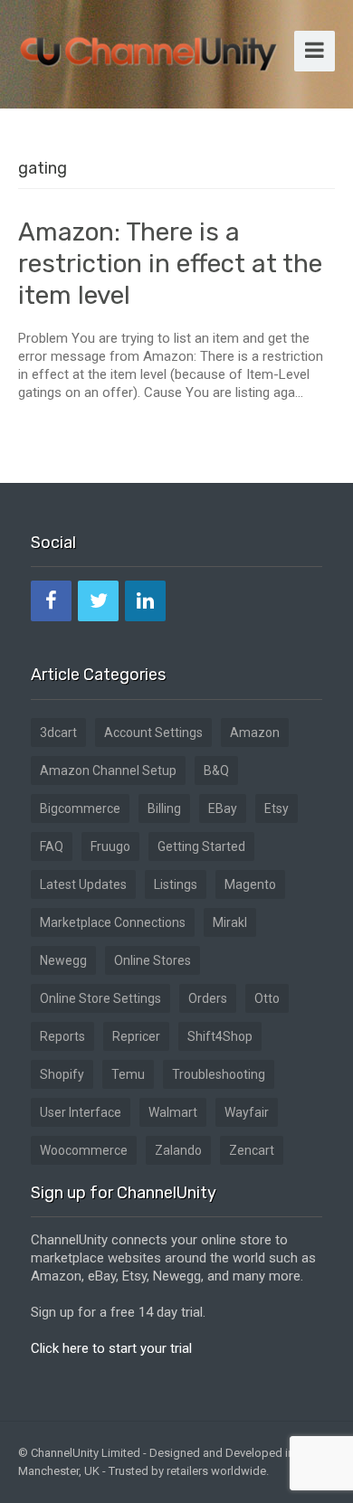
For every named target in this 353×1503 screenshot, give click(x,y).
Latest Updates (83, 884)
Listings (175, 884)
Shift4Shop (220, 1036)
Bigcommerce (80, 808)
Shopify (62, 1074)
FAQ (51, 846)
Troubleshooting (218, 1074)
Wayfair (246, 1112)
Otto (267, 998)
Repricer (136, 1036)
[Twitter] (98, 601)
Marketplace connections (113, 922)
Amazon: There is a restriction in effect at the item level (170, 263)
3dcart (58, 732)
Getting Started (201, 846)
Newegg (63, 960)
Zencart (251, 1150)
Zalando (178, 1150)
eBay (222, 808)
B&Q (216, 770)
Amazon (255, 732)
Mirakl (230, 922)
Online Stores (152, 960)
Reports (62, 1036)
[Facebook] (51, 601)
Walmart (172, 1112)
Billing (164, 808)
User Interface (80, 1112)
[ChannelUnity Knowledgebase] (149, 48)
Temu (128, 1074)
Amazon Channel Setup (108, 770)
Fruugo (110, 846)
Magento (250, 884)
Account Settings (153, 732)
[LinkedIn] (145, 601)
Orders (207, 998)
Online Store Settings (100, 998)
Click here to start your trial (111, 1348)
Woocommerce (84, 1150)
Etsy (276, 808)
